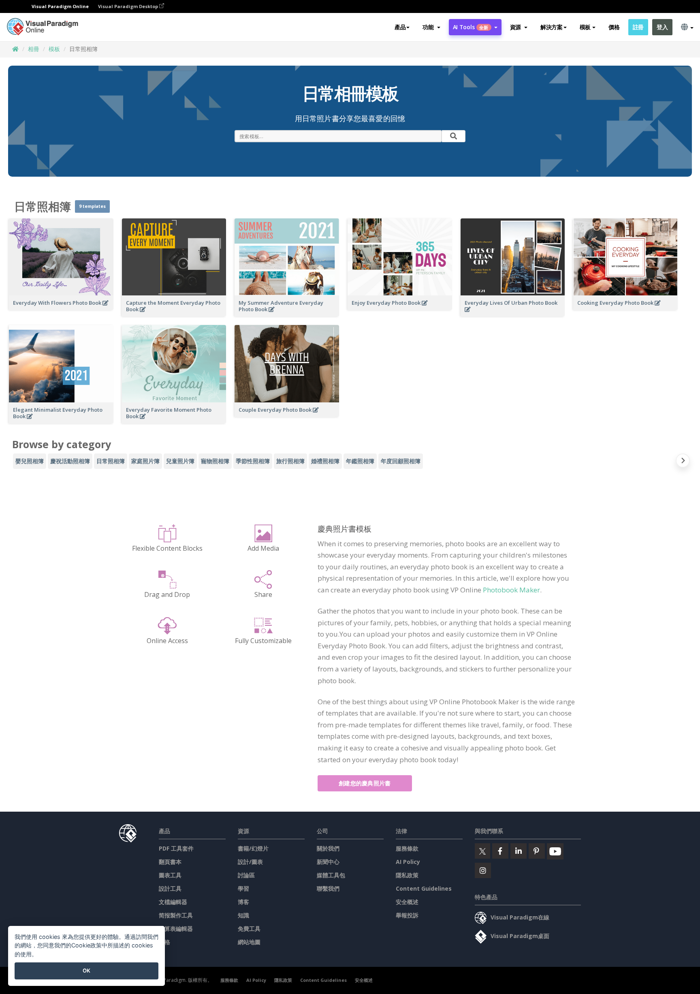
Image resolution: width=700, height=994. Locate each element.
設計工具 (170, 888)
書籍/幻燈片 (253, 848)
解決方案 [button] (551, 27)
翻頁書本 (170, 862)
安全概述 (407, 902)
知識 (243, 915)
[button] (431, 27)
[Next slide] (683, 462)
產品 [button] (400, 27)
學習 (243, 888)
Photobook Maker (511, 589)
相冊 (33, 49)
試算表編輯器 (176, 928)
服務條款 (407, 848)
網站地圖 (249, 942)
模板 (54, 49)
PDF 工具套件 (176, 848)
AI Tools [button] (471, 27)
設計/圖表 (250, 862)
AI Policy (408, 862)
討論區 (246, 875)
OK (86, 970)
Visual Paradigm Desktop (128, 6)
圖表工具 (170, 875)
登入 (662, 27)
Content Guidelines (424, 888)
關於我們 (328, 848)
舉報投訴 (407, 915)
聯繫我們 (328, 888)
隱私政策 (407, 875)
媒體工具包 (331, 875)
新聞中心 (328, 862)
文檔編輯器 (173, 902)
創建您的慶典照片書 (365, 783)
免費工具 (249, 928)
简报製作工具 (176, 915)
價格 (613, 27)
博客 (243, 902)
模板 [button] (585, 27)
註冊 (638, 27)
